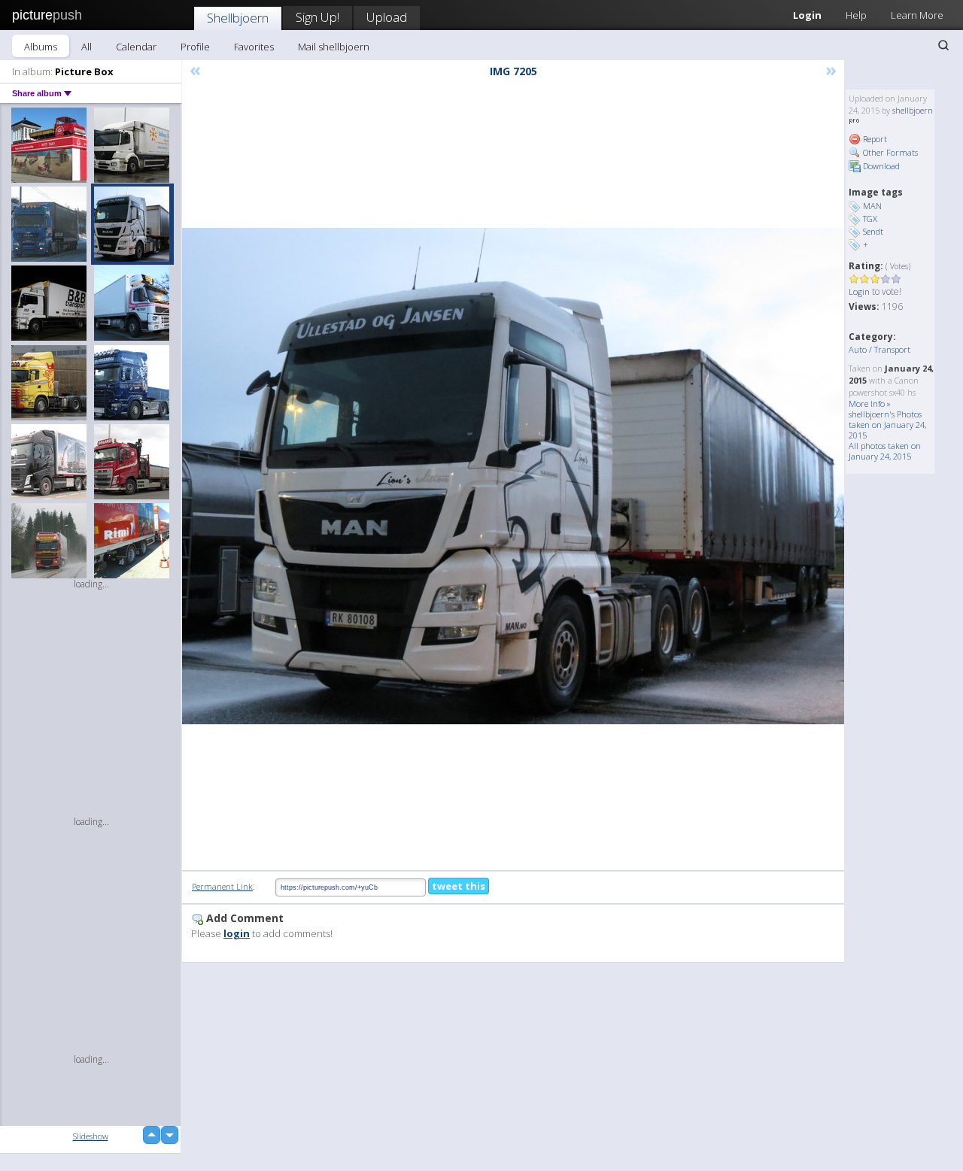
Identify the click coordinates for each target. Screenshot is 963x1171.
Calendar (136, 46)
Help (856, 15)
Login (807, 15)
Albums (40, 46)
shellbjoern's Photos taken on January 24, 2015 (887, 424)
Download (880, 165)
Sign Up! (317, 17)
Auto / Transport (879, 349)
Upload (386, 17)
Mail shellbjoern (333, 46)
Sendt (873, 231)
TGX (870, 218)
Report (874, 138)
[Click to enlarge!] (513, 476)
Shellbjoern (238, 17)
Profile (195, 46)
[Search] (943, 45)
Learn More (917, 15)
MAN (872, 205)
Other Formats (889, 152)
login (236, 933)
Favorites (254, 46)
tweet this (458, 886)
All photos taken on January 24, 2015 (885, 451)
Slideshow (90, 1136)
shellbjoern (912, 110)
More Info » (870, 403)
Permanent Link (222, 886)
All (86, 46)
